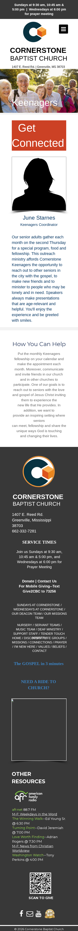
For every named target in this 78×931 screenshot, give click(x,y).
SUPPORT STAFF (25, 633)
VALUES (44, 646)
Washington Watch (28, 855)
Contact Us (47, 581)
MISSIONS (19, 642)
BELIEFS (58, 646)
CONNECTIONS (41, 642)
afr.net (17, 810)
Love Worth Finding (28, 837)
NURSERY (24, 625)
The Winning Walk (27, 819)
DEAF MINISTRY (49, 629)
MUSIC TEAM (25, 629)
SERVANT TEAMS (47, 625)
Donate (28, 581)
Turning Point (23, 828)
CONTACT (39, 651)
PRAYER (61, 642)
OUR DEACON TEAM (27, 613)
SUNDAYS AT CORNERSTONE (38, 605)
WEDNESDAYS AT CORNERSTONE (38, 609)
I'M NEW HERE (24, 646)
